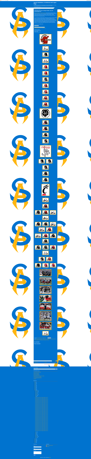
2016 (35, 441)
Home (46, 362)
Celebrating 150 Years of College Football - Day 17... (41, 397)
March (36, 435)
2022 (35, 386)
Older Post (55, 362)
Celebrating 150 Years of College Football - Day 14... (41, 426)
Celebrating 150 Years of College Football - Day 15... (41, 410)
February (36, 436)
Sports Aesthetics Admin (50, 445)
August (36, 395)
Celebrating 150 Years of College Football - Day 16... (41, 399)
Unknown (48, 446)
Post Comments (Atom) (47, 364)
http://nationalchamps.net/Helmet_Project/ (39, 27)
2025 (35, 383)
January (36, 437)
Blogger (50, 457)
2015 (35, 442)
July (35, 396)
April (35, 434)
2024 (35, 384)
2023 (35, 385)
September (36, 394)
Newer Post (36, 362)
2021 (35, 387)
